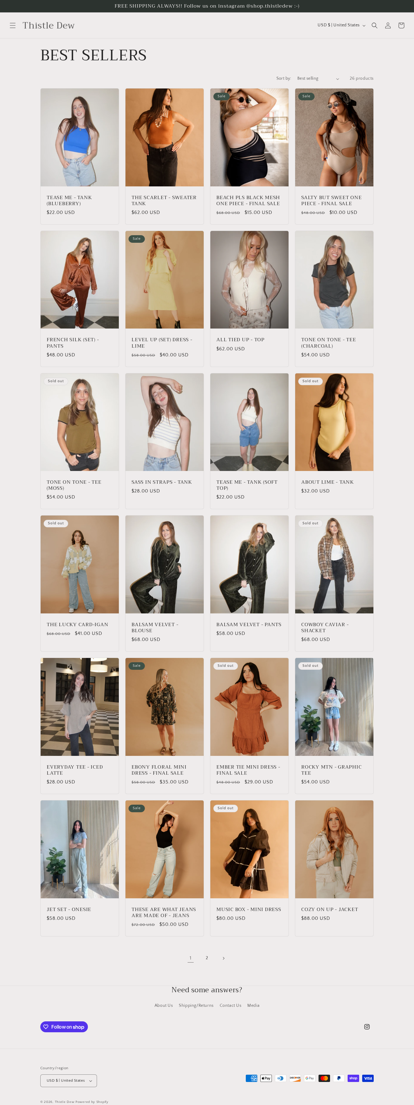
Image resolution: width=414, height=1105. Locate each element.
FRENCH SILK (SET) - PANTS (73, 343)
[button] (12, 25)
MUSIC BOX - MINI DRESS (248, 909)
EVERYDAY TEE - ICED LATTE (75, 770)
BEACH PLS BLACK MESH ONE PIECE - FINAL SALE (248, 201)
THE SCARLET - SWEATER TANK (164, 201)
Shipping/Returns (196, 1005)
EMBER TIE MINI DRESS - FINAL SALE (248, 770)
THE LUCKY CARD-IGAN (77, 625)
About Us (164, 1005)
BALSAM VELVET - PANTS (249, 625)
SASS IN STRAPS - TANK (162, 482)
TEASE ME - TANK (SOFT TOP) (247, 485)
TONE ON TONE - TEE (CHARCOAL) (328, 343)
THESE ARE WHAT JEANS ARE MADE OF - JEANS (164, 912)
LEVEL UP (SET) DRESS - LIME (162, 343)
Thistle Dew (65, 1102)
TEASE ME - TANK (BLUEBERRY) (69, 201)
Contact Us (231, 1005)
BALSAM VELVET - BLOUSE (155, 628)
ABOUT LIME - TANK (327, 482)
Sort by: (283, 78)
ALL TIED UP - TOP (240, 340)
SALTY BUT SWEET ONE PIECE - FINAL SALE (331, 201)
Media (253, 1005)
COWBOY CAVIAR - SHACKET (325, 628)
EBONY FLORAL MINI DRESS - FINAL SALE (159, 770)
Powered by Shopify (92, 1102)
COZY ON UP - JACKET (329, 909)
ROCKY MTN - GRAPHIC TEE (331, 770)
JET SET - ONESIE (69, 909)
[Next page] (223, 958)
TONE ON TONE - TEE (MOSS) (74, 485)
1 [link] (191, 958)
